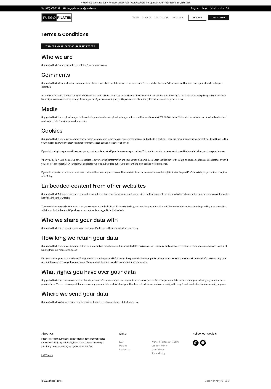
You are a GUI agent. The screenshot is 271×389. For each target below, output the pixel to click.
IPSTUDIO (225, 381)
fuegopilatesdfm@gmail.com (81, 8)
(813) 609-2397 (52, 8)
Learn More (47, 355)
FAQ (121, 342)
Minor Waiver (158, 349)
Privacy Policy (158, 353)
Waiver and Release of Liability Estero (70, 46)
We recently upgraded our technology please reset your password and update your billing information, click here (135, 2)
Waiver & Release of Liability (165, 342)
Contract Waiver (159, 345)
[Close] (266, 2)
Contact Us (124, 349)
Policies (123, 345)
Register (195, 8)
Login (204, 8)
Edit (228, 8)
